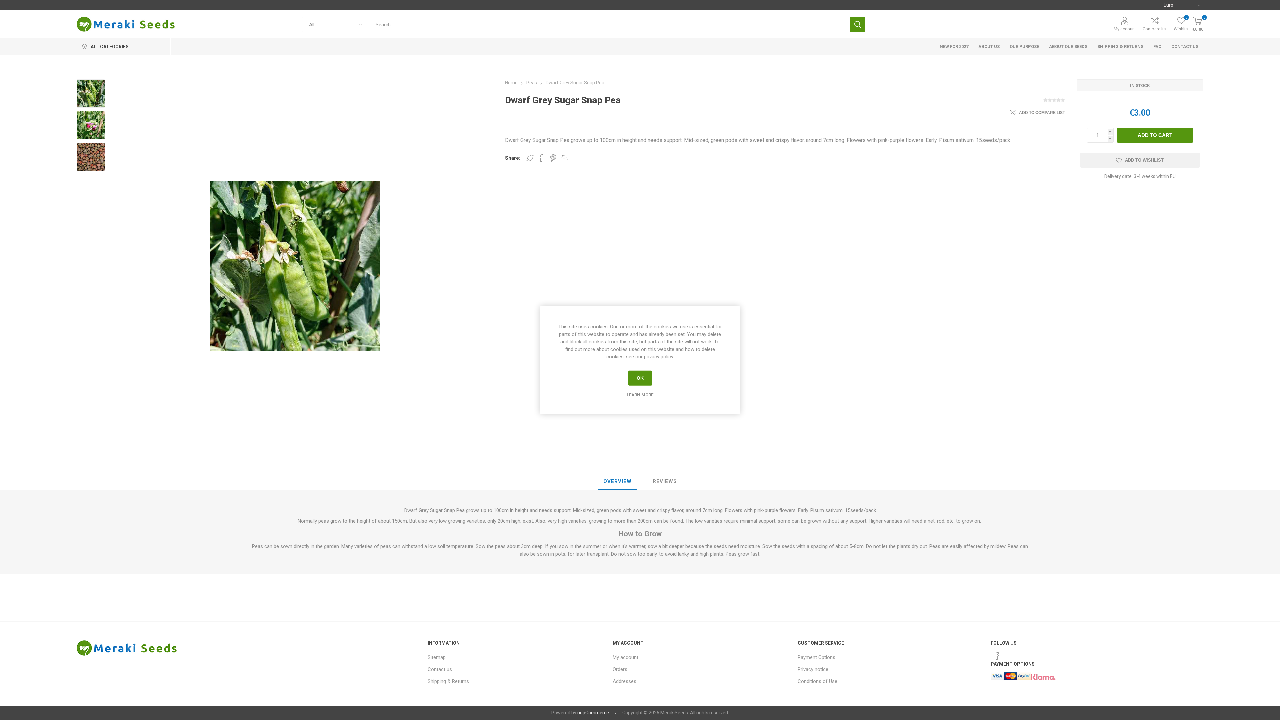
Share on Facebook (541, 158)
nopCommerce (593, 712)
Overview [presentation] (617, 481)
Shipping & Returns (448, 681)
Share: (512, 158)
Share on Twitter (530, 158)
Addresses (624, 681)
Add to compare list (1042, 112)
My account (1125, 28)
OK (640, 378)
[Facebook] (997, 656)
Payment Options (816, 657)
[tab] (617, 481)
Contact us (440, 669)
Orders (620, 669)
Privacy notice (813, 669)
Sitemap (437, 657)
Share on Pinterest (553, 158)
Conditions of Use (817, 681)
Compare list (1155, 28)
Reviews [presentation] (665, 481)
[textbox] (609, 24)
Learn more (640, 394)
